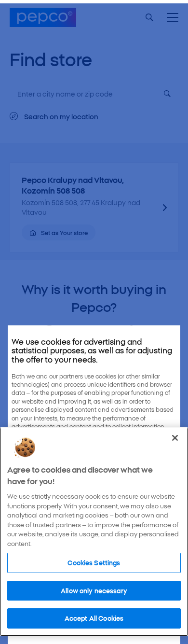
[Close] (175, 437)
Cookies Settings (93, 562)
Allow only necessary (94, 590)
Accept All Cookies (94, 618)
